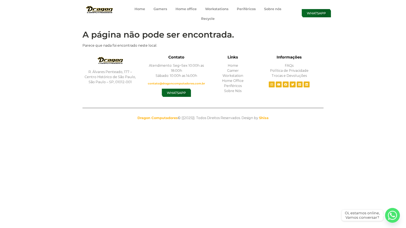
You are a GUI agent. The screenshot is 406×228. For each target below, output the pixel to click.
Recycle (208, 19)
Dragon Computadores (157, 118)
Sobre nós (272, 9)
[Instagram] (272, 84)
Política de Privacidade (289, 71)
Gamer (233, 71)
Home (139, 9)
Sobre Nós (232, 91)
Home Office (233, 81)
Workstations (216, 9)
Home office (186, 9)
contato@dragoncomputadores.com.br (176, 83)
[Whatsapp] (392, 215)
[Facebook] (286, 84)
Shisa (264, 118)
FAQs (289, 66)
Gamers (160, 9)
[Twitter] (293, 84)
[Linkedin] (307, 84)
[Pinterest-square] (300, 84)
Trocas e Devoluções (289, 76)
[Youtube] (279, 84)
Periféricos (246, 9)
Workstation (232, 76)
